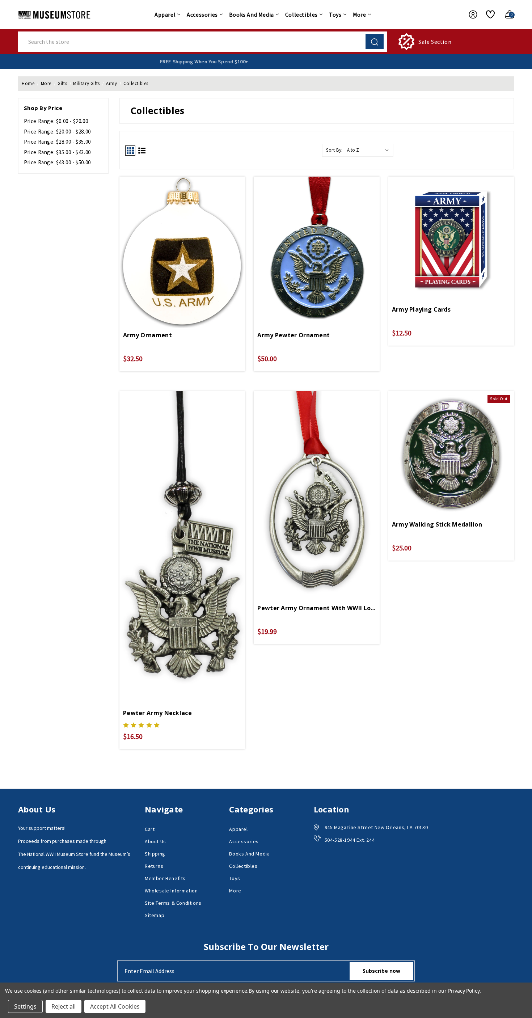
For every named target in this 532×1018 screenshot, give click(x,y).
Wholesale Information (171, 890)
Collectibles (301, 14)
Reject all (63, 1006)
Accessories (202, 14)
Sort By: (334, 150)
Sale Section (434, 41)
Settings (25, 1006)
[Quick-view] (182, 237)
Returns (154, 866)
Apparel (165, 14)
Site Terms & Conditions (173, 903)
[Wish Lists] (488, 14)
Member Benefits (165, 878)
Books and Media (251, 14)
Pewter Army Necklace (157, 713)
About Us (155, 841)
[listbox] (369, 150)
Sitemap (154, 915)
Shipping (155, 853)
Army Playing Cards (421, 309)
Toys (335, 14)
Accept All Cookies (115, 1006)
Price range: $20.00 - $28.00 (57, 131)
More (359, 14)
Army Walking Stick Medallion (437, 524)
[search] (375, 41)
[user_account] (469, 14)
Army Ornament (147, 335)
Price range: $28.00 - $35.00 (57, 141)
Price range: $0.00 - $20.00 (56, 121)
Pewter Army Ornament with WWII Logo (316, 608)
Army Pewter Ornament (293, 335)
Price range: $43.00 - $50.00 (57, 162)
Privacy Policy (464, 990)
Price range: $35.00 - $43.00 (57, 152)
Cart (150, 829)
